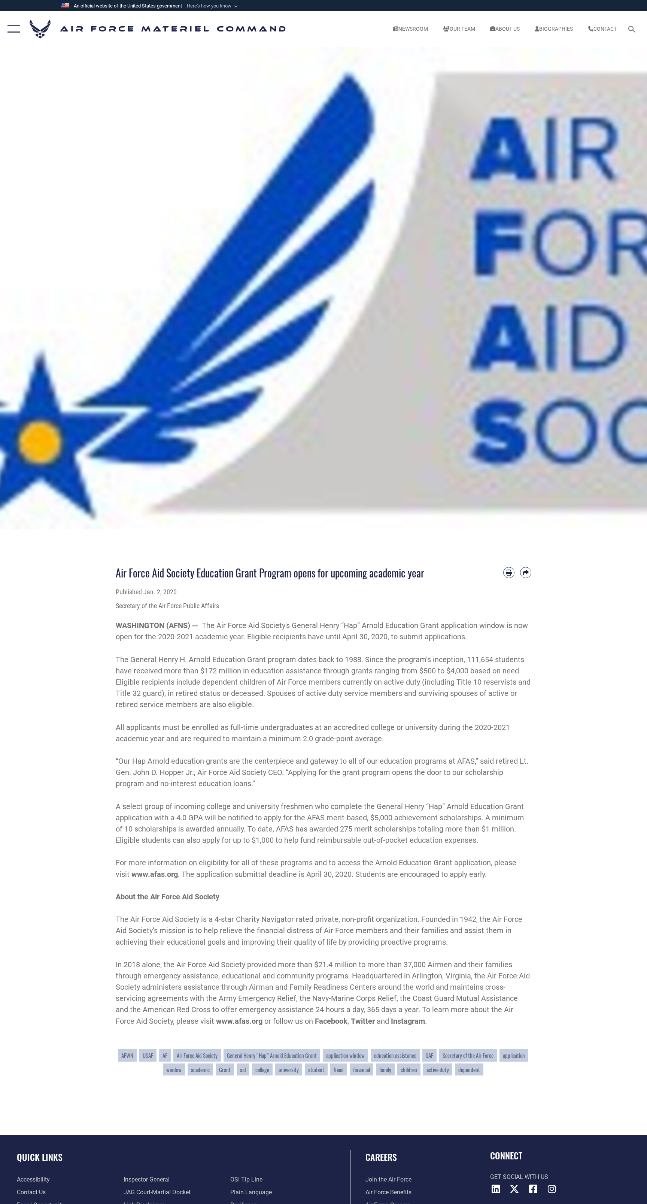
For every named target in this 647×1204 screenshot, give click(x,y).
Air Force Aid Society (197, 1055)
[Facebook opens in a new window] (533, 1189)
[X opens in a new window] (514, 1189)
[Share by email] (525, 572)
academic (200, 1069)
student (316, 1069)
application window (345, 1055)
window (174, 1069)
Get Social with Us (519, 1176)
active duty (437, 1069)
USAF (148, 1055)
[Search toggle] (633, 28)
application (514, 1055)
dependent (469, 1069)
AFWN (127, 1055)
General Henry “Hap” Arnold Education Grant (272, 1055)
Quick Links (40, 1157)
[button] (213, 6)
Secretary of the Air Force (468, 1055)
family (385, 1069)
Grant (225, 1069)
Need (339, 1069)
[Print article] (508, 572)
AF (164, 1055)
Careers (381, 1157)
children (409, 1069)
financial (361, 1069)
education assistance (395, 1055)
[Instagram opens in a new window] (552, 1189)
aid (243, 1069)
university (289, 1069)
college (262, 1069)
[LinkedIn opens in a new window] (495, 1189)
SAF (429, 1055)
